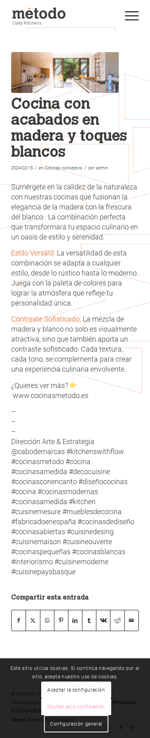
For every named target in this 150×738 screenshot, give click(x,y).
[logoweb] (62, 16)
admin (102, 168)
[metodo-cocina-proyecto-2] (65, 72)
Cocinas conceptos (63, 168)
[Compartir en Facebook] (19, 620)
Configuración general (76, 724)
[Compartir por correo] (131, 620)
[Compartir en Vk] (103, 620)
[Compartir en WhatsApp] (47, 620)
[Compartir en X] (33, 620)
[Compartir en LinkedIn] (75, 620)
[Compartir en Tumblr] (89, 620)
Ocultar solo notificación (76, 707)
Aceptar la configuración (76, 690)
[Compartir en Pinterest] (61, 620)
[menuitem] (128, 16)
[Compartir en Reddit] (117, 620)
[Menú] (128, 16)
